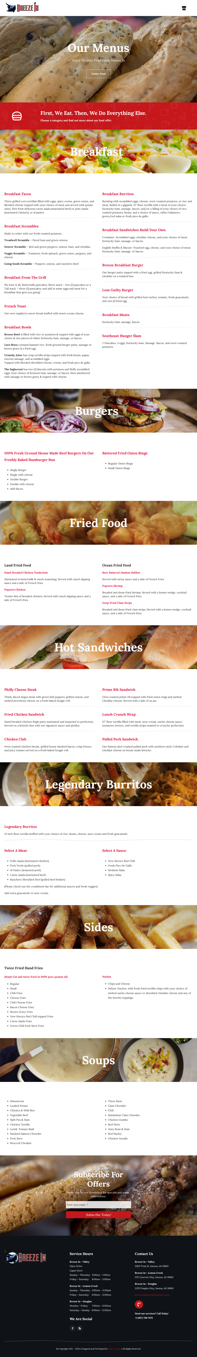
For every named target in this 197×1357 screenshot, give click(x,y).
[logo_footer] (25, 1251)
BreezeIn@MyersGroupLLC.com (152, 1294)
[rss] (80, 1328)
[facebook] (72, 1328)
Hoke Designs (114, 1348)
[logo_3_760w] (22, 3)
